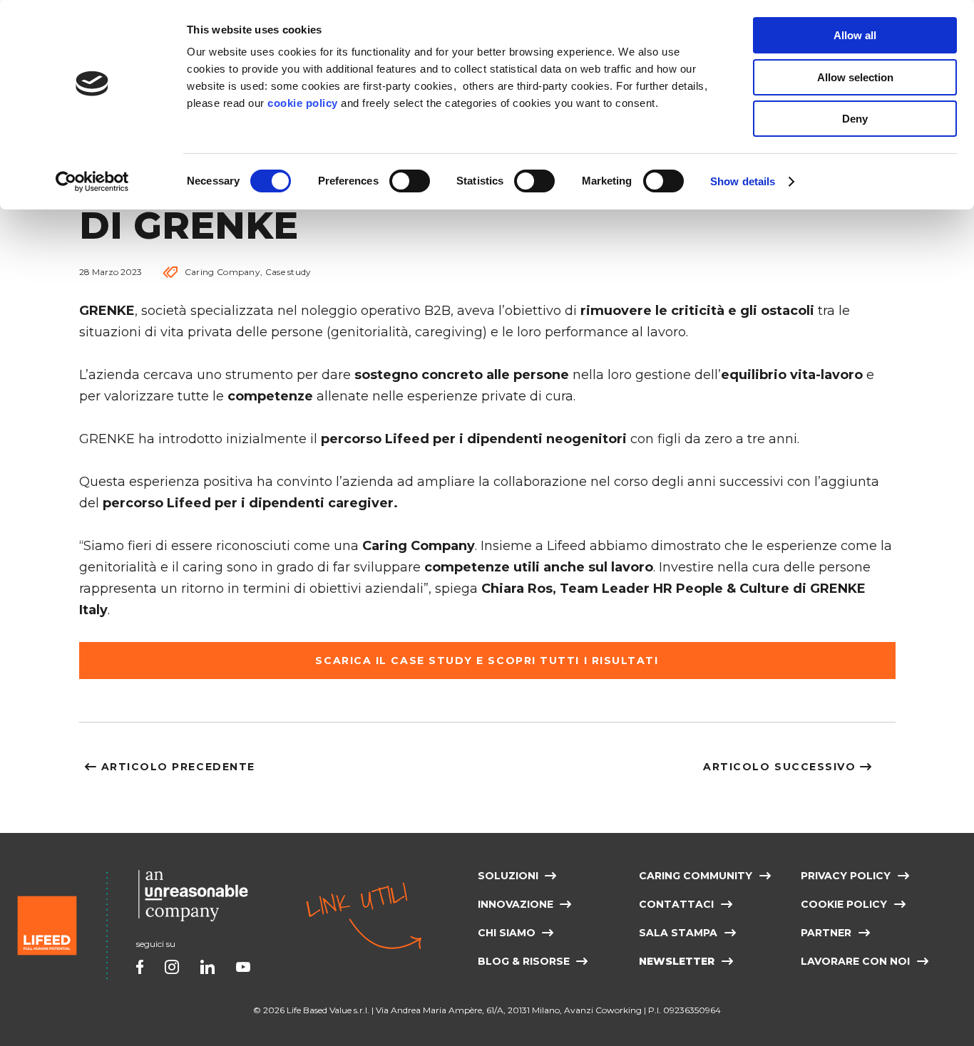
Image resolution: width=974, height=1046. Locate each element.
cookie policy (302, 103)
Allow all (855, 35)
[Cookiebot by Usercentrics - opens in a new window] (92, 181)
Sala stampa (678, 932)
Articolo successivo (779, 766)
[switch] (409, 181)
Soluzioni (508, 875)
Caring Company (222, 271)
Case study (288, 271)
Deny (855, 119)
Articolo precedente (178, 766)
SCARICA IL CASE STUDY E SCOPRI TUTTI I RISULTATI (486, 659)
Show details (742, 181)
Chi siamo (506, 932)
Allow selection (855, 77)
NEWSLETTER (676, 961)
